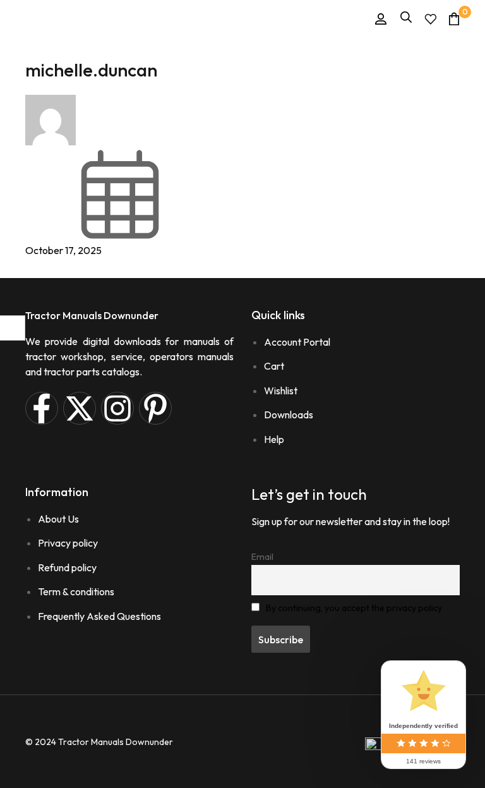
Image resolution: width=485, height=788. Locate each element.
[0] (454, 18)
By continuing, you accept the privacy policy (354, 608)
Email (262, 556)
